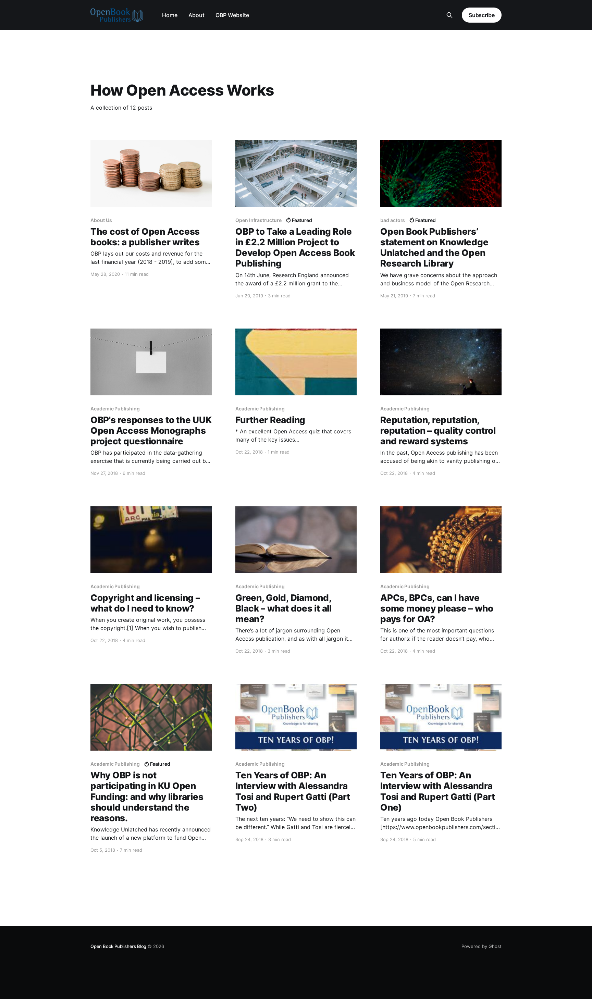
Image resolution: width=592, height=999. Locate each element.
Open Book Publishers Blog (118, 946)
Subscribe (482, 15)
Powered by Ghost (481, 946)
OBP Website (232, 15)
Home (169, 15)
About (196, 15)
